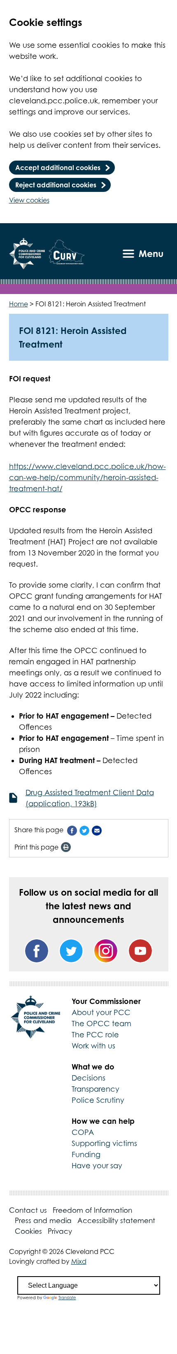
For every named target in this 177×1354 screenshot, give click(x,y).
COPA (83, 1132)
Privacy (60, 1231)
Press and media (43, 1220)
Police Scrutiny (98, 1100)
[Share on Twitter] (84, 830)
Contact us (28, 1210)
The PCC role (95, 1034)
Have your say (97, 1165)
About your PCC (101, 1012)
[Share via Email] (97, 830)
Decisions (88, 1078)
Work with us (93, 1045)
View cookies (29, 200)
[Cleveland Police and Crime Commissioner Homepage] (27, 253)
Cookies (28, 1231)
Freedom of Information (92, 1210)
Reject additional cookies (55, 185)
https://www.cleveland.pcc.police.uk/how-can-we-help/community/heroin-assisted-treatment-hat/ (87, 477)
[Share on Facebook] (72, 830)
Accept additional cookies (57, 167)
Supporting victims (104, 1143)
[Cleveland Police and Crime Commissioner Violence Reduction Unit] (67, 254)
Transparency (95, 1089)
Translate (67, 1297)
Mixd (78, 1261)
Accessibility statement (116, 1220)
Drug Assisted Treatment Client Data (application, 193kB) (90, 798)
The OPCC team (101, 1023)
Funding (86, 1154)
